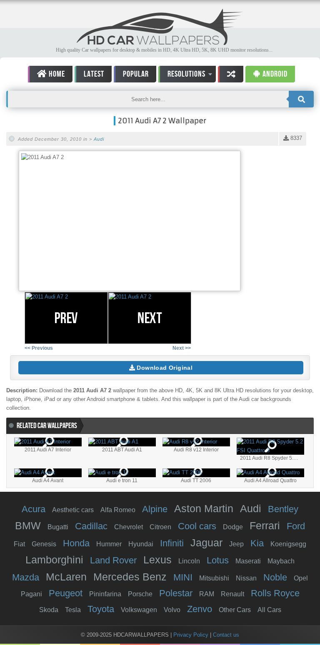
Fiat (19, 544)
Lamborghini (54, 559)
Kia (257, 543)
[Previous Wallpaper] (66, 318)
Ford (296, 526)
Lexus (157, 559)
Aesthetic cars (73, 509)
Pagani (31, 594)
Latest (94, 74)
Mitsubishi (214, 578)
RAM (206, 594)
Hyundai (140, 544)
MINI (182, 577)
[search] (301, 99)
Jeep (236, 544)
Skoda (48, 609)
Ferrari (265, 525)
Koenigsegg (288, 544)
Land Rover (113, 560)
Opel (301, 578)
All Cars (269, 609)
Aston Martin (203, 508)
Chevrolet (128, 526)
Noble (275, 577)
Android (274, 74)
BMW (28, 525)
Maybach (281, 561)
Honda (76, 543)
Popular (136, 74)
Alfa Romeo (117, 509)
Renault (232, 594)
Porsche (140, 594)
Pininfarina (105, 594)
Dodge (233, 526)
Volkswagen (139, 609)
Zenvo (199, 609)
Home (56, 74)
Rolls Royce (275, 593)
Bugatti (58, 526)
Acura (33, 509)
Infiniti (172, 543)
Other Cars (235, 609)
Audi (99, 139)
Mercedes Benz (130, 577)
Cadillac (91, 526)
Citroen (160, 526)
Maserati (248, 561)
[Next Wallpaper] (149, 318)
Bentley (283, 509)
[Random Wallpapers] (230, 74)
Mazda (25, 577)
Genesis (44, 544)
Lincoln (189, 561)
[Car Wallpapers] (160, 42)
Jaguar (206, 542)
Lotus (218, 560)
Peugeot (65, 593)
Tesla (73, 609)
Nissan (246, 578)
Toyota (101, 609)
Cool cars (197, 526)
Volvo (172, 609)
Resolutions (181, 75)
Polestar (175, 593)
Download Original (163, 367)
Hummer (109, 544)
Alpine (155, 509)
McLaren (66, 577)
